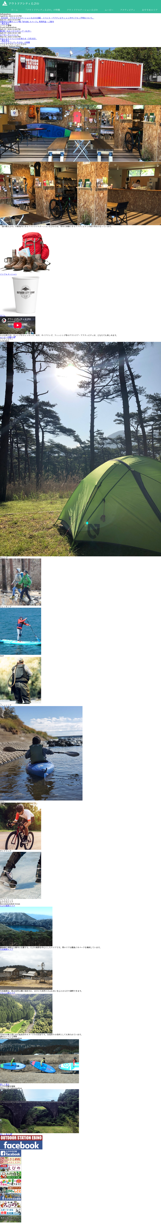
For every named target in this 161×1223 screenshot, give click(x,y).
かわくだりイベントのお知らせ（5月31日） (18, 38)
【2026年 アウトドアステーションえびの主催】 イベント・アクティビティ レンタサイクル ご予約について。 (47, 17)
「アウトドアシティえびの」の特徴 (42, 10)
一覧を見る (4, 23)
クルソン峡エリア (7, 992)
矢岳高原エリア (6, 949)
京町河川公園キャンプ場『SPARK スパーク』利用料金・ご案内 (27, 21)
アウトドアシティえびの (23, 3)
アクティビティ (127, 10)
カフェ (3, 315)
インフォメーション (8, 274)
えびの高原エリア (7, 905)
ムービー (109, 10)
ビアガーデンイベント (9, 34)
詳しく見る (4, 1084)
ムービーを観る (6, 337)
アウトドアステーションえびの (82, 10)
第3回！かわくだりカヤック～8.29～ (15, 31)
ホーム (14, 10)
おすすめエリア (150, 10)
